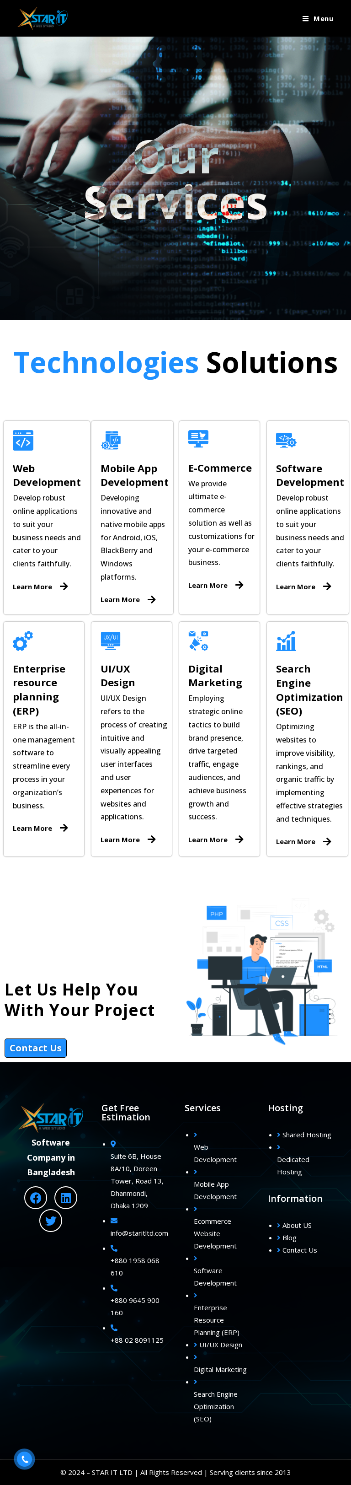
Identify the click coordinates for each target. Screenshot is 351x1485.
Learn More (32, 586)
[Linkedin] (65, 1197)
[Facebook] (35, 1197)
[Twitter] (50, 1220)
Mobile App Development (135, 475)
